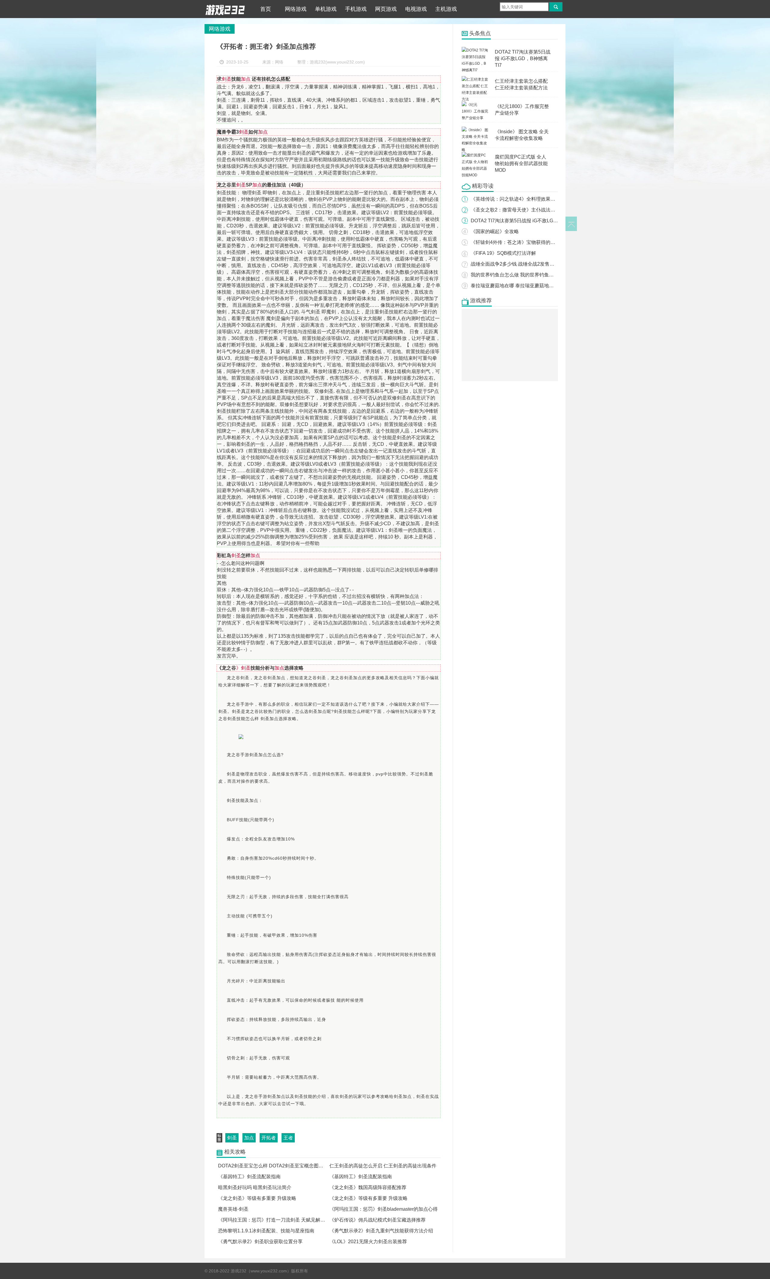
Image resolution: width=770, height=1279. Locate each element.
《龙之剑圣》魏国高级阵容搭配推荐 (367, 1187)
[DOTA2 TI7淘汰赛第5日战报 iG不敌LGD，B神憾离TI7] (475, 50)
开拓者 (268, 1137)
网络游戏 (295, 9)
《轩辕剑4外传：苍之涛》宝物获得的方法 (515, 242)
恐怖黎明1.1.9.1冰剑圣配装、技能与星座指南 (266, 1230)
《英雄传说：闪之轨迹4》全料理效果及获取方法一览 (527, 199)
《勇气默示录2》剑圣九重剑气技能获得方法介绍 (381, 1230)
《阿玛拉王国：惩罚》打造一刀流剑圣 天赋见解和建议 (276, 1219)
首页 (265, 9)
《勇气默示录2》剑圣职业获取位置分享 (260, 1241)
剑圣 (232, 1137)
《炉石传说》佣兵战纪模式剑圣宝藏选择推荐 (377, 1219)
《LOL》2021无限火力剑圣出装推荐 (368, 1241)
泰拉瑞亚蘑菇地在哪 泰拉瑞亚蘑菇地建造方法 (519, 285)
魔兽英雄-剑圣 (233, 1209)
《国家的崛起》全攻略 (495, 231)
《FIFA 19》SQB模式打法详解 (503, 253)
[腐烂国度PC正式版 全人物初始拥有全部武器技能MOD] (475, 155)
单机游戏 (326, 9)
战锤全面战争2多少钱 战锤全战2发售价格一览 (520, 264)
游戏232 (225, 9)
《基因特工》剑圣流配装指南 (249, 1176)
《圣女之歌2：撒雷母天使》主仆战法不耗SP (519, 209)
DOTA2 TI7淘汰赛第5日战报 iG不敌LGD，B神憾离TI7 (522, 58)
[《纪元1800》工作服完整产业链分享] (475, 105)
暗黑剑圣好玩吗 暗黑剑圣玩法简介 (254, 1187)
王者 (288, 1137)
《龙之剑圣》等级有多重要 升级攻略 (257, 1198)
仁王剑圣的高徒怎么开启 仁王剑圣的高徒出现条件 (382, 1165)
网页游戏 (386, 9)
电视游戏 (416, 9)
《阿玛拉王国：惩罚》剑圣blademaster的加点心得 (383, 1209)
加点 (249, 1137)
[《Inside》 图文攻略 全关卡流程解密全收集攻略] (475, 130)
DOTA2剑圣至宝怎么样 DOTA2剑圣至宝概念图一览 (273, 1165)
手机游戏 (356, 9)
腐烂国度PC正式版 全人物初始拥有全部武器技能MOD (521, 163)
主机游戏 (446, 9)
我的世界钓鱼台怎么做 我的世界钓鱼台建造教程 (522, 274)
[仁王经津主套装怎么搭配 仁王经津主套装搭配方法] (475, 79)
